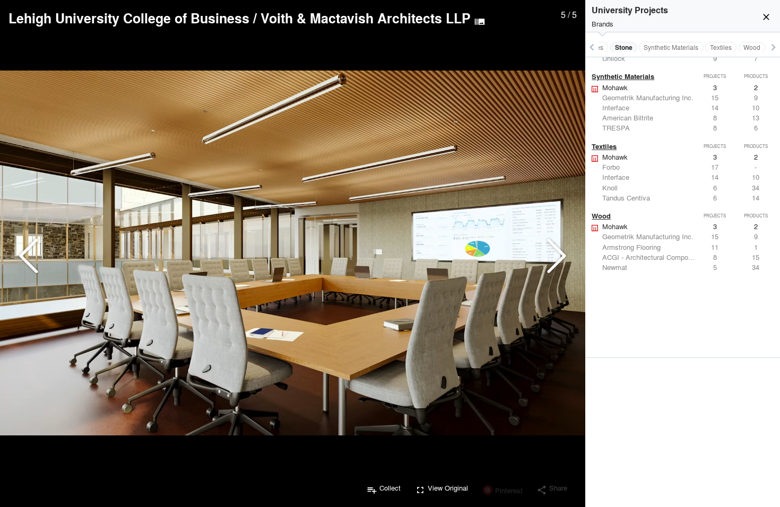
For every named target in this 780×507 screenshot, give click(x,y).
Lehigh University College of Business (128, 18)
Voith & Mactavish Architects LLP (366, 18)
